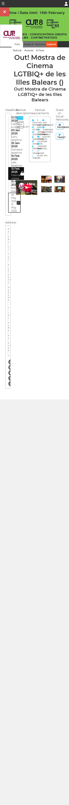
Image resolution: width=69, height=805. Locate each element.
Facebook (60, 127)
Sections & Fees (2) (40, 50)
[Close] (4, 11)
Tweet (60, 137)
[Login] (66, 3)
